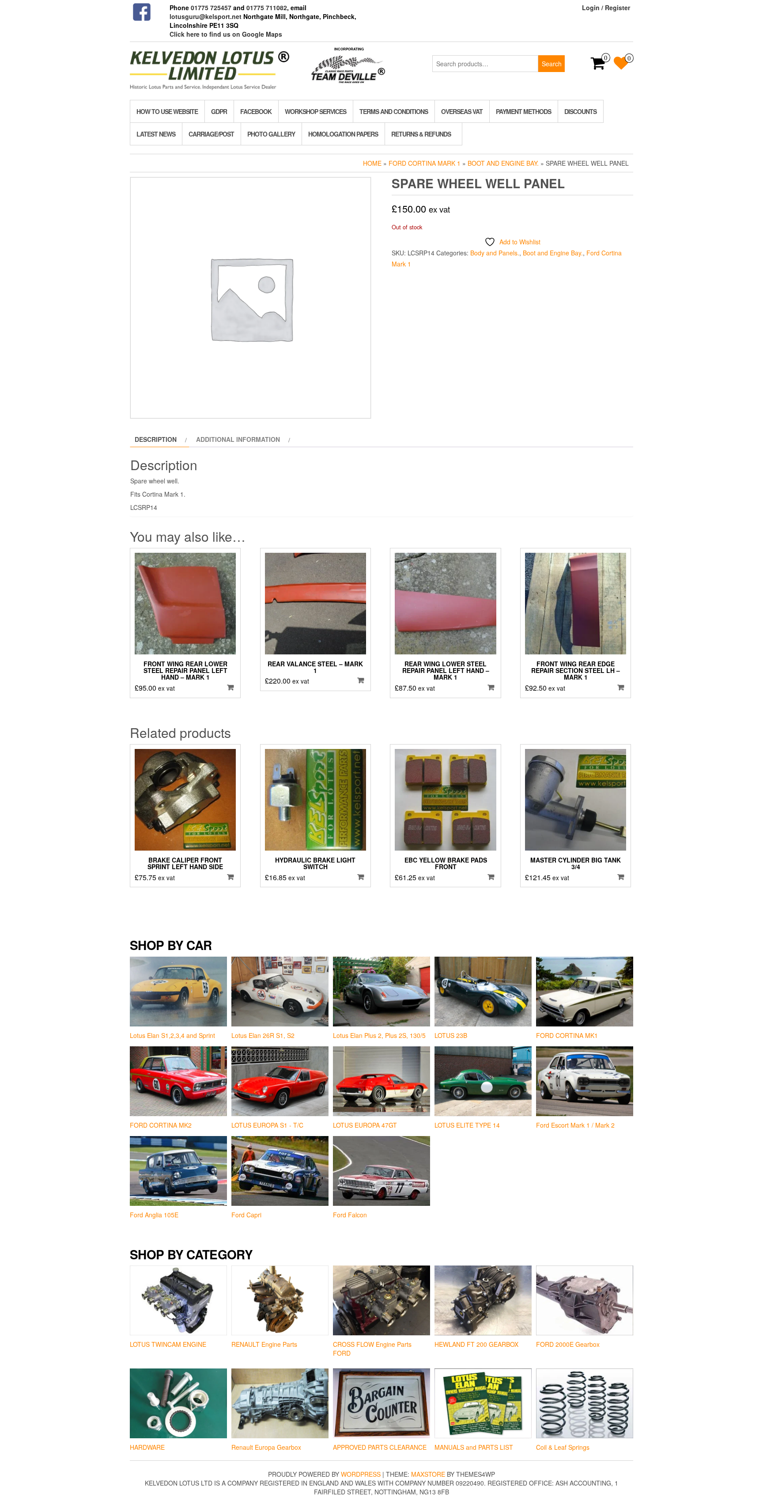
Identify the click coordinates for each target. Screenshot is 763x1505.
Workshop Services (315, 111)
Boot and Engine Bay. (503, 163)
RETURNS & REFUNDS (421, 133)
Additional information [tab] (238, 439)
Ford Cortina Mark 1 (425, 163)
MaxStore (428, 1474)
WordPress (361, 1474)
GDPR (219, 111)
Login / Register (606, 7)
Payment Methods (523, 111)
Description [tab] (156, 439)
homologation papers (343, 133)
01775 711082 (266, 7)
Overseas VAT (462, 111)
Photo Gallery (271, 133)
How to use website (167, 111)
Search (552, 63)
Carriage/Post (211, 133)
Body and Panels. (494, 252)
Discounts (580, 111)
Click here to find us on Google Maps (226, 34)
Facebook (256, 111)
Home (372, 163)
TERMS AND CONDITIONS (393, 111)
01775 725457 (211, 7)
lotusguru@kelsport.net (206, 16)
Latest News (155, 133)
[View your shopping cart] (598, 65)
